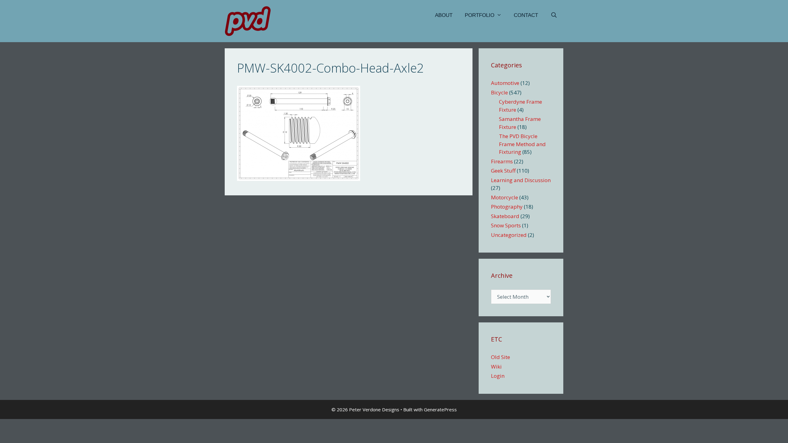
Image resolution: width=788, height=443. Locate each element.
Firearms (502, 161)
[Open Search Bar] (553, 15)
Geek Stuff (503, 170)
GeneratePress (440, 409)
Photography (507, 206)
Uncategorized (509, 234)
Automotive (505, 82)
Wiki (496, 366)
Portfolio (479, 15)
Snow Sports (506, 225)
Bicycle (499, 92)
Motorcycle (504, 197)
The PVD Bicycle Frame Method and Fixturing (522, 144)
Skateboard (505, 216)
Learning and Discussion (521, 180)
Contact (526, 15)
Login (498, 375)
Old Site (500, 357)
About (443, 15)
